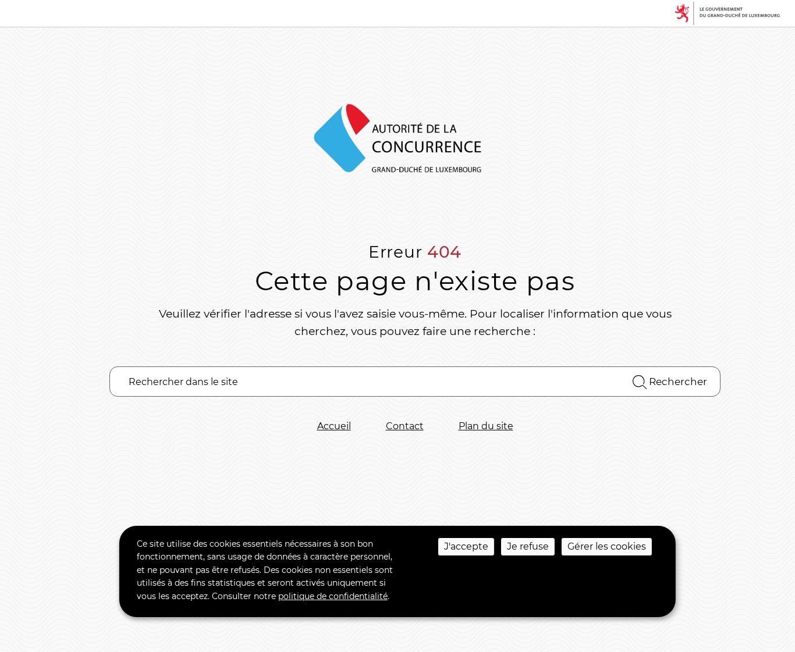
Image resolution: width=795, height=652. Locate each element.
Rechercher (677, 381)
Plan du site (486, 426)
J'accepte (466, 546)
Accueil (334, 426)
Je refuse (528, 546)
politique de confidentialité (333, 596)
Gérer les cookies (606, 546)
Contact (405, 426)
